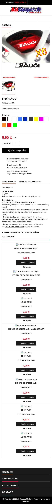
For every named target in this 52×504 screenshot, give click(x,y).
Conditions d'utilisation (14, 226)
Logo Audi (26, 302)
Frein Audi (26, 356)
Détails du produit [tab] (30, 181)
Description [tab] (9, 181)
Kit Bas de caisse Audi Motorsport (26, 329)
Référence (6, 103)
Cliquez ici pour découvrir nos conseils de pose (24, 213)
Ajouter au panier (15, 150)
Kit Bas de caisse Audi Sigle (26, 275)
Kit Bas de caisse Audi (26, 383)
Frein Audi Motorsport (26, 248)
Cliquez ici (35, 196)
